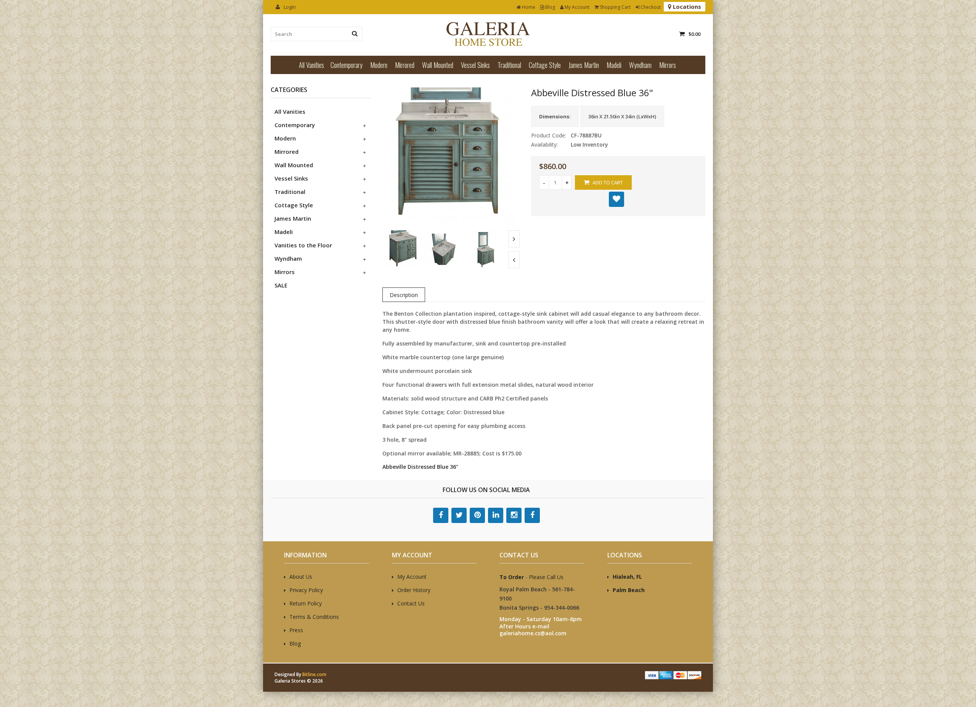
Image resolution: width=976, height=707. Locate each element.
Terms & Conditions (314, 616)
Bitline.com (314, 674)
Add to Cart (607, 182)
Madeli (614, 65)
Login (289, 6)
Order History (413, 590)
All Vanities (311, 65)
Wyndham (640, 65)
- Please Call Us (531, 577)
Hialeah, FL (627, 576)
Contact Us (411, 603)
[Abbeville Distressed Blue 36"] (451, 222)
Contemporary (347, 65)
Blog (549, 7)
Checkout (650, 7)
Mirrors (667, 65)
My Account (576, 7)
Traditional (509, 65)
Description (404, 295)
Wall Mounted (437, 65)
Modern (378, 65)
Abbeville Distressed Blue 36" (420, 466)
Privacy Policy (306, 590)
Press (296, 630)
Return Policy (305, 603)
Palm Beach (629, 590)
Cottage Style (545, 65)
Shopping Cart (615, 7)
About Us (300, 576)
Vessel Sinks (475, 65)
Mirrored (404, 65)
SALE (280, 285)
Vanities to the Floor (303, 245)
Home (528, 7)
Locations (686, 6)
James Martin (583, 65)
